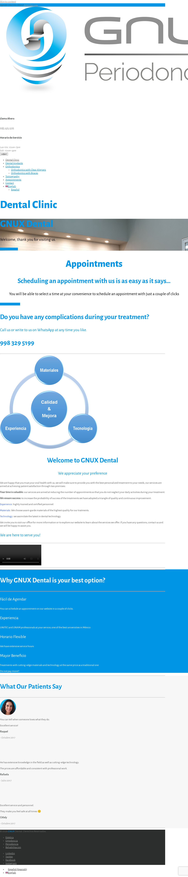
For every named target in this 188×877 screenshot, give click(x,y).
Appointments (13, 179)
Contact (10, 183)
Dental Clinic (12, 160)
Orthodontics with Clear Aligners (28, 169)
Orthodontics (13, 166)
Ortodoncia (12, 840)
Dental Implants (14, 163)
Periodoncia (12, 844)
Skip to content (8, 1)
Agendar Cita (31, 5)
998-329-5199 (7, 128)
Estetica (10, 837)
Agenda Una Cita (9, 249)
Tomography (12, 176)
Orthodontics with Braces (24, 173)
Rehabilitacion (13, 847)
